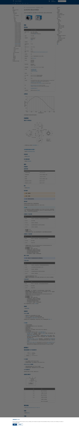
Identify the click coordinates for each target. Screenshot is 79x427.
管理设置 (20, 424)
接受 (14, 424)
